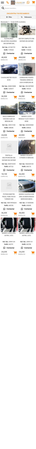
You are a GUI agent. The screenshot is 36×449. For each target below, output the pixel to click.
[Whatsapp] (28, 2)
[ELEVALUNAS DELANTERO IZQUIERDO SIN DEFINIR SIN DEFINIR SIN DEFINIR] (9, 30)
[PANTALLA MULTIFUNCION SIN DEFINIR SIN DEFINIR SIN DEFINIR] (9, 147)
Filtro (10, 17)
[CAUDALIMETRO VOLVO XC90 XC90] (9, 69)
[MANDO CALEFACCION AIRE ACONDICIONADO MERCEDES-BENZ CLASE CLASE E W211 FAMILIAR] (26, 186)
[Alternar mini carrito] (33, 2)
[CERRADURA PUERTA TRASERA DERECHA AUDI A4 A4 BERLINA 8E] (26, 69)
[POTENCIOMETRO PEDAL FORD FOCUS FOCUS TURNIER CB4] (9, 186)
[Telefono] (8, 2)
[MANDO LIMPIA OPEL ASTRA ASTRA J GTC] (26, 224)
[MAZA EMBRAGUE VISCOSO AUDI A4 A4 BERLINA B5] (9, 108)
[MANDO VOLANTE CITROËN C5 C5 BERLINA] (26, 147)
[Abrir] (2, 3)
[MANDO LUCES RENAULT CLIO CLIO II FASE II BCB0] (26, 108)
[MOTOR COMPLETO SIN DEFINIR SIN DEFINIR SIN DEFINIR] (26, 30)
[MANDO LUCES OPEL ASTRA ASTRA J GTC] (9, 224)
